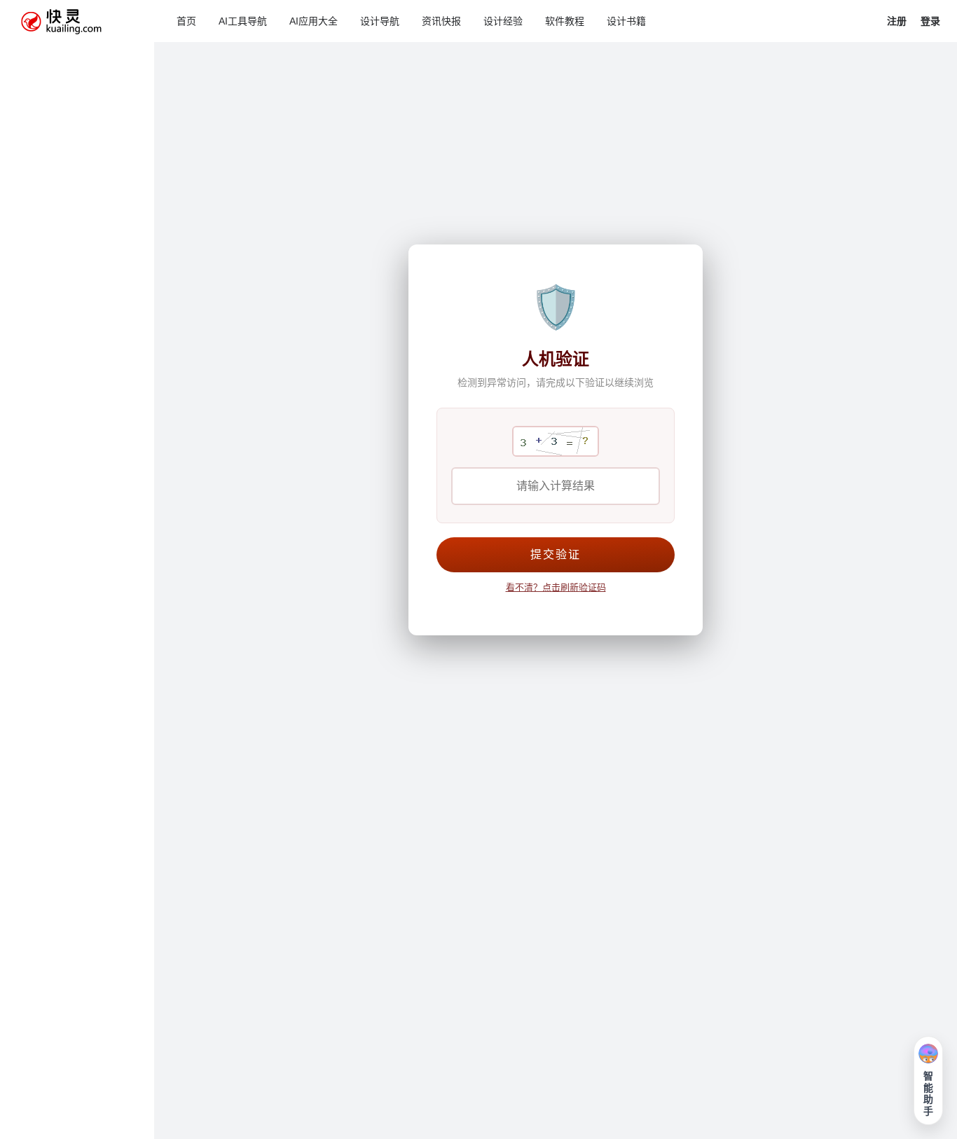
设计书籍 (626, 21)
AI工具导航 (243, 21)
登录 (930, 21)
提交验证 (555, 554)
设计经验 (503, 21)
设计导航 (379, 21)
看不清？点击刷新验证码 (556, 587)
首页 (186, 21)
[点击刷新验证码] (555, 441)
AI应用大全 (313, 21)
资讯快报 (441, 21)
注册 (897, 21)
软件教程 (564, 21)
